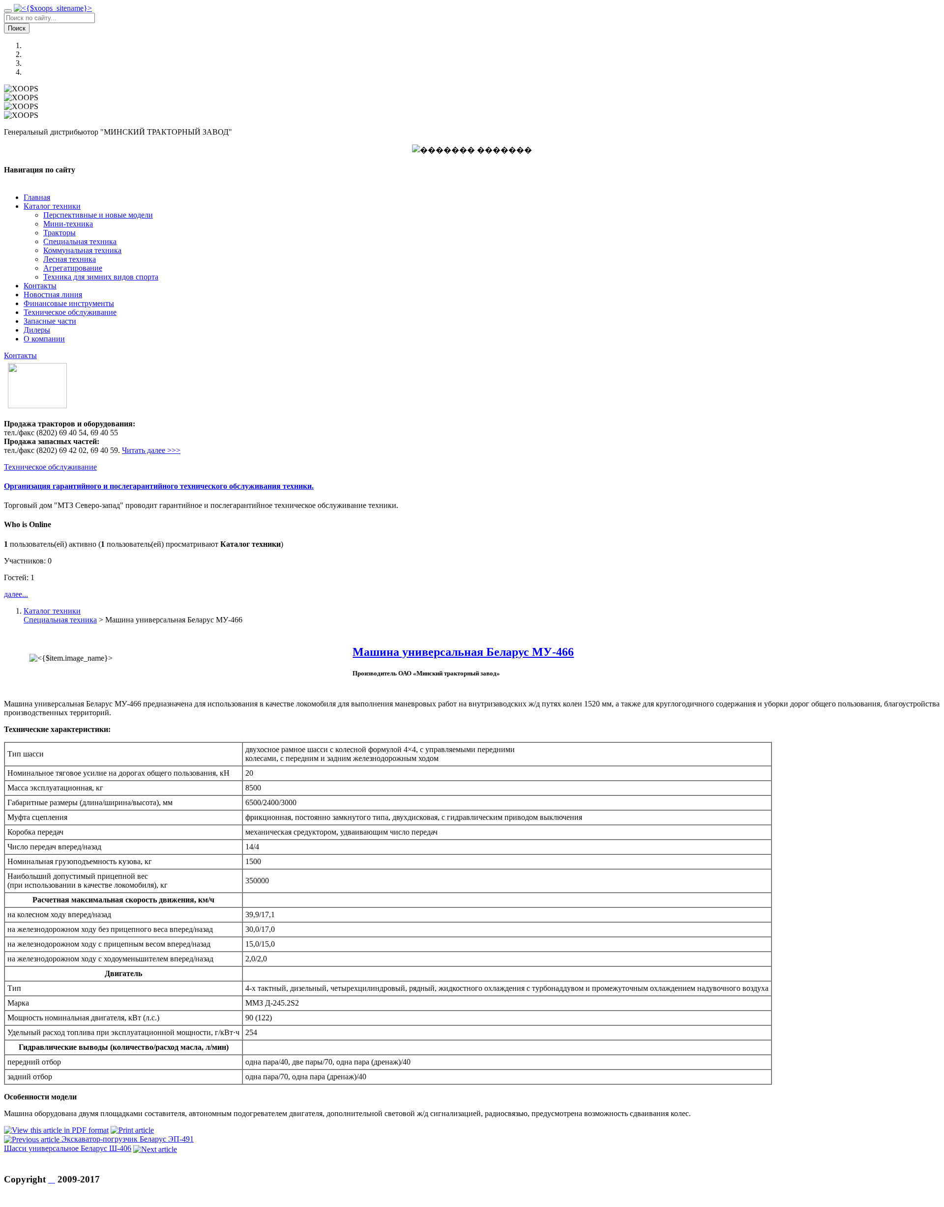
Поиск (17, 28)
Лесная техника (69, 259)
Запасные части (50, 321)
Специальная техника (80, 241)
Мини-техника (68, 224)
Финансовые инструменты (69, 303)
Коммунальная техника (82, 250)
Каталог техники (52, 206)
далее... (16, 594)
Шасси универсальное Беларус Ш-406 (67, 1148)
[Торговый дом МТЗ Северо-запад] (53, 8)
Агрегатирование (72, 268)
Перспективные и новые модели (98, 215)
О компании (44, 339)
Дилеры (37, 330)
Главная (37, 197)
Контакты (40, 285)
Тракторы (59, 232)
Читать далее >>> (151, 450)
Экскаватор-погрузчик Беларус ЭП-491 (127, 1139)
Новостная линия (53, 294)
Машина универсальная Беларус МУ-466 (463, 652)
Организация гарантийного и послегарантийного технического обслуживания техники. (159, 486)
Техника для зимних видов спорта (100, 277)
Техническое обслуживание (70, 312)
